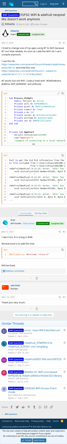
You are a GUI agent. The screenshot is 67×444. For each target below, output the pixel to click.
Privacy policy (37, 421)
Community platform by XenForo (27, 426)
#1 (64, 42)
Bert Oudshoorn (15, 395)
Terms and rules (21, 421)
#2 (64, 231)
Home (56, 421)
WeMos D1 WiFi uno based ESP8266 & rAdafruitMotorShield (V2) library (35, 373)
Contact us (7, 421)
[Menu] (4, 4)
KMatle (10, 24)
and (15, 271)
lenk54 (11, 349)
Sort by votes (41, 213)
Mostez (11, 362)
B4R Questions (25, 333)
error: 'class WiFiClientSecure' (42, 330)
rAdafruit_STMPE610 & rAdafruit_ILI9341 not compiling (30, 344)
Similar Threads (40, 24)
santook (15, 285)
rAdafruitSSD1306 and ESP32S (42, 359)
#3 (64, 297)
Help (48, 421)
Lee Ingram (13, 333)
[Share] (60, 43)
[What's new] (63, 4)
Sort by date (25, 213)
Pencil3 (11, 378)
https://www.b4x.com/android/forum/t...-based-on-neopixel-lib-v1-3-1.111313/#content (29, 72)
